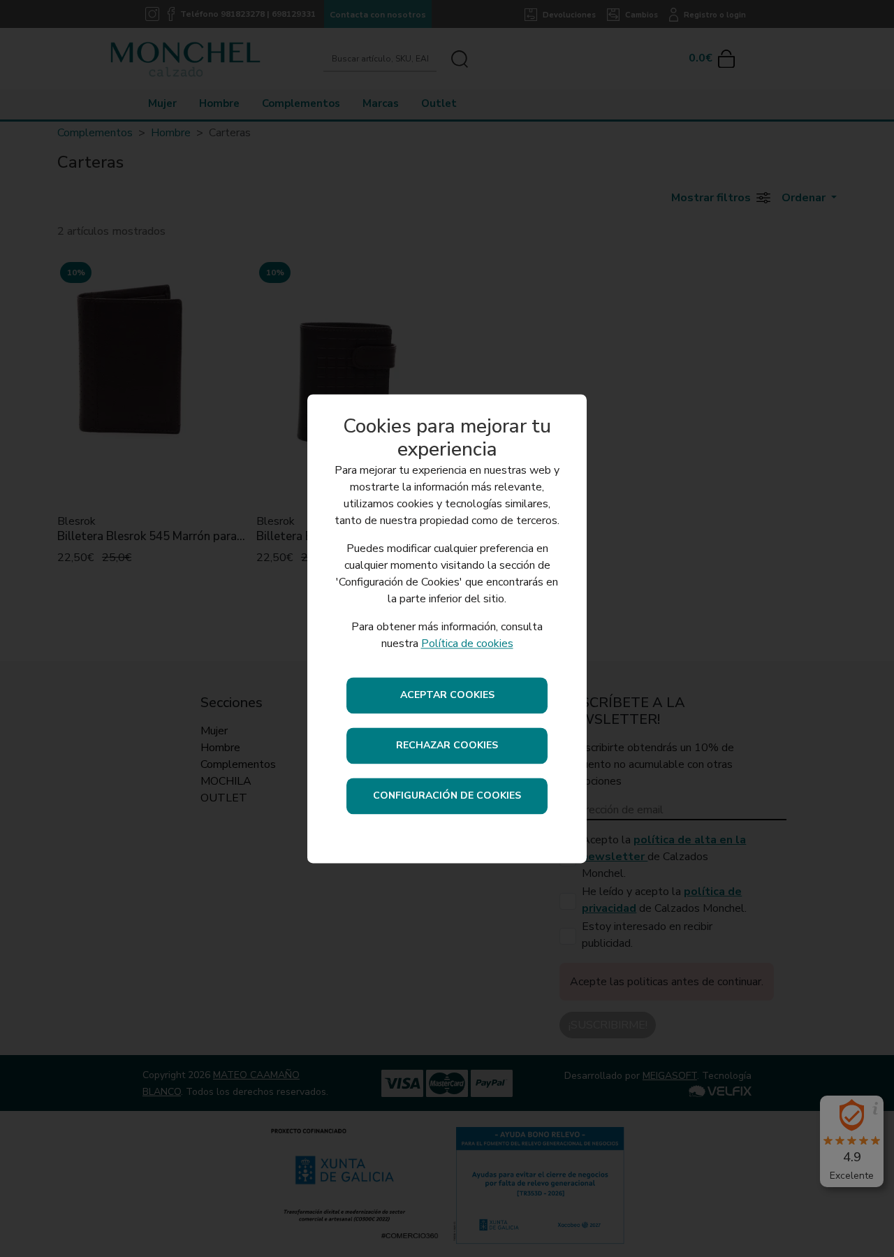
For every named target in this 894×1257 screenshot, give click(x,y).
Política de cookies (467, 643)
